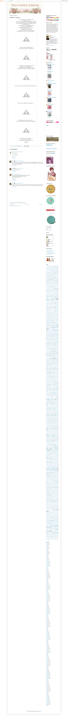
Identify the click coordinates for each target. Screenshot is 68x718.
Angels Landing (54, 271)
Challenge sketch (48, 298)
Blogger (40, 711)
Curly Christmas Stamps (49, 314)
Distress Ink (55, 326)
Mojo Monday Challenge (54, 421)
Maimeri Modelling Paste (54, 403)
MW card (56, 422)
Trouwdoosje (55, 513)
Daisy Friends (48, 318)
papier (51, 431)
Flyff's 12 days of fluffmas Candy (54, 350)
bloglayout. (51, 286)
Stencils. (52, 495)
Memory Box (51, 411)
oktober (47, 553)
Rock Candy (53, 457)
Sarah (56, 461)
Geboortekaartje (48, 357)
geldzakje (47, 358)
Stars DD (50, 491)
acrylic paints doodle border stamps (50, 269)
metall (53, 413)
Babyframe (51, 277)
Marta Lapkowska (49, 407)
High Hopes (51, 375)
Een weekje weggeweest (52, 340)
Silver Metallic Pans (48, 466)
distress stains (55, 329)
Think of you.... (49, 508)
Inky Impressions (49, 382)
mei (46, 549)
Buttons (52, 291)
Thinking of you (55, 508)
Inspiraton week (48, 383)
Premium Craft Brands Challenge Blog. (52, 448)
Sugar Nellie (48, 498)
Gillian (56, 358)
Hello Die (56, 372)
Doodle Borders (55, 330)
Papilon (51, 432)
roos (56, 457)
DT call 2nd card (49, 333)
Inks (54, 381)
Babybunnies (56, 276)
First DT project (51, 347)
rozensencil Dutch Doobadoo (50, 461)
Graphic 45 (48, 365)
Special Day (51, 479)
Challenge (56, 293)
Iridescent (53, 383)
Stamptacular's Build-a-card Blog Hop (50, 490)
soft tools (51, 478)
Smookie (48, 474)
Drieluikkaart (56, 332)
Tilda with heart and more (49, 510)
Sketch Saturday (54, 470)
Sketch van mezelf (55, 472)
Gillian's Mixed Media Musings (51, 97)
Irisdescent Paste (52, 384)
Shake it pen (56, 465)
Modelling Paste (54, 420)
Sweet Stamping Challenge (52, 500)
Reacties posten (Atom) (17, 205)
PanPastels (56, 428)
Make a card (49, 404)
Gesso (51, 358)
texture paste (48, 506)
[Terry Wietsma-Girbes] (46, 229)
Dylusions (47, 339)
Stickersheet (50, 496)
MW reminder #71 (54, 423)
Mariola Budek (56, 406)
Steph (55, 495)
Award (47, 275)
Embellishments (50, 342)
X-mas (47, 537)
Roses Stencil (54, 459)
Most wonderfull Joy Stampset (50, 422)
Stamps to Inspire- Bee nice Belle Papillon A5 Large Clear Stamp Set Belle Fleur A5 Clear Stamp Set (52, 485)
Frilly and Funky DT (49, 355)
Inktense (57, 381)
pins (54, 439)
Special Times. (56, 479)
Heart (57, 369)
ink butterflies (47, 381)
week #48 (57, 527)
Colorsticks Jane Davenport (50, 305)
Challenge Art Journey (54, 294)
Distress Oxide (51, 328)
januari (47, 585)
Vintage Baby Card (55, 520)
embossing (55, 342)
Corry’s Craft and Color (50, 80)
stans (57, 490)
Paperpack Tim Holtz (54, 429)
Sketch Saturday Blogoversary (50, 471)
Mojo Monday (48, 421)
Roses (49, 459)
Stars (47, 491)
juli (46, 555)
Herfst (50, 374)
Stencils (48, 494)
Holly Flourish (48, 377)
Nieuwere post (12, 204)
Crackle (52, 307)
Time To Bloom (51, 511)
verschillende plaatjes (52, 519)
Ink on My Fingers (50, 111)
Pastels (51, 433)
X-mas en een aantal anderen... (53, 537)
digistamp (53, 322)
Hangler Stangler (52, 368)
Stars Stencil (55, 491)
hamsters (47, 368)
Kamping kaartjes (48, 390)
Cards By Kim (49, 73)
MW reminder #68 (48, 423)
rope (46, 458)
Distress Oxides (49, 329)
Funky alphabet (52, 356)
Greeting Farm (48, 366)
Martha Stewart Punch (49, 408)
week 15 (48, 528)
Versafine (47, 518)
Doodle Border (50, 330)
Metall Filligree (56, 413)
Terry (13, 168)
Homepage (26, 204)
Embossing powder (55, 343)
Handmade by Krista (50, 104)
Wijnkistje (47, 534)
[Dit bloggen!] (25, 146)
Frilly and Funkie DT (54, 354)
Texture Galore (55, 505)
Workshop (56, 536)
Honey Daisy (53, 377)
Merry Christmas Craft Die (55, 412)
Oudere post (41, 204)
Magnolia (47, 402)
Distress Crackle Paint (54, 325)
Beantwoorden (14, 165)
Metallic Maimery (49, 414)
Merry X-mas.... (49, 413)
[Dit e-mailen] (24, 146)
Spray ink (49, 481)
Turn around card (54, 514)
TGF (57, 506)
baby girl (52, 276)
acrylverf (57, 269)
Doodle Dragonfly (48, 331)
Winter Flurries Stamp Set (53, 534)
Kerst (53, 393)
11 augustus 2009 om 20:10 (18, 151)
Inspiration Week (55, 382)
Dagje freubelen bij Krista (50, 316)
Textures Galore (53, 506)
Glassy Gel (47, 359)
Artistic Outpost (52, 274)
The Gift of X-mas (56, 507)
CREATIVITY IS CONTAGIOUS (51, 83)
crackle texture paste (52, 308)
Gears (56, 356)
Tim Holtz (56, 510)
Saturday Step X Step (54, 462)
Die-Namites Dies (48, 322)
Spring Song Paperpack (54, 481)
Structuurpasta (55, 497)
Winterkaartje (47, 535)
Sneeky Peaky (52, 474)
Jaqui (57, 384)
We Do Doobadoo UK (51, 525)
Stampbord (56, 483)
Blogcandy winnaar (48, 284)
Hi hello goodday (54, 374)
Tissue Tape (55, 511)
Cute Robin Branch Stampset (54, 315)
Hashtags (55, 369)
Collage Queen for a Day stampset (53, 304)
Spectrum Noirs (56, 480)
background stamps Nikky (51, 278)
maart (47, 551)
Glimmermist (52, 359)
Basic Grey (50, 279)
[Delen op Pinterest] (28, 146)
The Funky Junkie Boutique (49, 507)
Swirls (56, 500)
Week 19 (48, 529)
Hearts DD (51, 372)
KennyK (51, 393)
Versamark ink (52, 518)
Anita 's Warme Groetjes (51, 64)
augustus (47, 554)
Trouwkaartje (48, 514)
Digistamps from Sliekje (49, 324)
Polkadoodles (56, 440)
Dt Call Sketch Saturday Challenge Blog (52, 334)
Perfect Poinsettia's (48, 438)
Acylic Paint (48, 270)
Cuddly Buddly (51, 313)
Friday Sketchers (53, 353)
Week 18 (51, 528)
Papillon (54, 431)
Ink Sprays (51, 381)
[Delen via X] (26, 146)
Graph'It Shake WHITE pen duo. (53, 364)
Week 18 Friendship (55, 528)
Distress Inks (48, 327)
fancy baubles (49, 346)
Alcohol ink (48, 271)
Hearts (47, 372)
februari (47, 543)
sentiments (52, 465)
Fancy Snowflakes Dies (55, 346)
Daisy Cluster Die (55, 317)
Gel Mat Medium (54, 357)
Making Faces (54, 404)
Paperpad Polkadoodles (49, 430)
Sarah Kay (48, 462)
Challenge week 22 (52, 301)
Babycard (47, 277)
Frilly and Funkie (49, 90)
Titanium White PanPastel (49, 512)
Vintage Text (54, 521)
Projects (53, 452)
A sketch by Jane (51, 268)
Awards (51, 275)
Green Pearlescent (54, 365)
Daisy (51, 317)
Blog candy (54, 282)
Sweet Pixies (53, 499)
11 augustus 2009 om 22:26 (19, 168)
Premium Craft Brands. (52, 450)
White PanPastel (55, 533)
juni (46, 568)
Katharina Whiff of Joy (52, 392)
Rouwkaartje (51, 460)
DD (51, 318)
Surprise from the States (54, 498)
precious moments (54, 445)
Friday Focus (48, 353)
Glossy (50, 360)
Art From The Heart (50, 71)
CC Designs (52, 292)
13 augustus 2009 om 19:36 (19, 183)
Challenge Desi (53, 295)
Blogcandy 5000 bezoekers (53, 283)
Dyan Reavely (55, 338)
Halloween (56, 367)
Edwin (51, 339)
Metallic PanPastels (50, 415)
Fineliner (47, 347)
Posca (56, 441)
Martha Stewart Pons (55, 407)
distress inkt (55, 327)
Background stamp (55, 277)
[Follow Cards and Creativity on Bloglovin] (49, 145)
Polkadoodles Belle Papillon (51, 441)
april (46, 550)
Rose (49, 458)
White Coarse (56, 532)
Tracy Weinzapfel (56, 512)
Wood (53, 536)
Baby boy (54, 275)
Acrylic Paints (56, 268)
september (47, 565)
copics (53, 306)
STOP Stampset (50, 497)
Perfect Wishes (55, 438)
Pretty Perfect (54, 451)
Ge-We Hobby (49, 249)
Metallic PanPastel (55, 414)
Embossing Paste (48, 343)
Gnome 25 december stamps (50, 361)
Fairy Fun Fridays (55, 345)
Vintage (50, 520)
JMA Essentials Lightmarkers (52, 385)
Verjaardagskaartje (55, 517)
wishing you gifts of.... (53, 535)
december (47, 596)
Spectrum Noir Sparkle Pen (49, 480)
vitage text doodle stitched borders (53, 522)
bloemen (50, 282)
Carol (57, 291)
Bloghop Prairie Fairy (55, 284)
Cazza (48, 292)
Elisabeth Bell (56, 341)
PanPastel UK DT (49, 428)
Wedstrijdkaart (53, 527)
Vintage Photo (49, 521)
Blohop (55, 286)
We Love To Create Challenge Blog (52, 526)
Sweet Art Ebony (48, 499)
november (47, 552)
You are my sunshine (53, 538)
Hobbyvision (56, 376)
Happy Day (51, 369)
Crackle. (57, 308)
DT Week (56, 335)
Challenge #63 (48, 294)
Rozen (56, 460)
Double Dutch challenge (51, 332)
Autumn (56, 274)
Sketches (48, 473)
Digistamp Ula (55, 323)
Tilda (56, 509)
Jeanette (47, 385)
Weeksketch (52, 529)
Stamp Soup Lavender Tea (50, 482)
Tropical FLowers (49, 513)
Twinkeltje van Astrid (50, 254)
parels (54, 432)
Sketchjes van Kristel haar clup (54, 473)
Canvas (55, 291)
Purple (56, 452)
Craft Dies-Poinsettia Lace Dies (51, 309)
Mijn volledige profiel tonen (50, 45)
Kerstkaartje (52, 394)
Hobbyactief (51, 376)
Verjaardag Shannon (48, 517)
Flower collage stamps (52, 348)
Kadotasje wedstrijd (54, 389)
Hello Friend (47, 373)
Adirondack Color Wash (54, 270)
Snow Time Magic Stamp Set (53, 475)
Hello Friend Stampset (53, 373)
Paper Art (49, 429)
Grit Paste (52, 366)
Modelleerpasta (49, 420)
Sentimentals (47, 465)
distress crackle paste (49, 326)
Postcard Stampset (48, 442)
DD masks (54, 318)
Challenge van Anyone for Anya (50, 300)
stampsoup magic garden (54, 489)
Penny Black (54, 436)
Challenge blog (48, 295)
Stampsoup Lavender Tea (50, 488)
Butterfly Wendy (48, 291)
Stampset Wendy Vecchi (53, 487)
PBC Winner (55, 433)
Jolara (13, 151)
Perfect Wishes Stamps (49, 439)
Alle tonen (57, 118)
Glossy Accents (55, 360)
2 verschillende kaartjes (53, 266)
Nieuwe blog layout (51, 424)
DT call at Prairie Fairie (55, 333)
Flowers (54, 349)
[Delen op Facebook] (27, 146)
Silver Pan (54, 466)
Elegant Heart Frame (51, 341)
